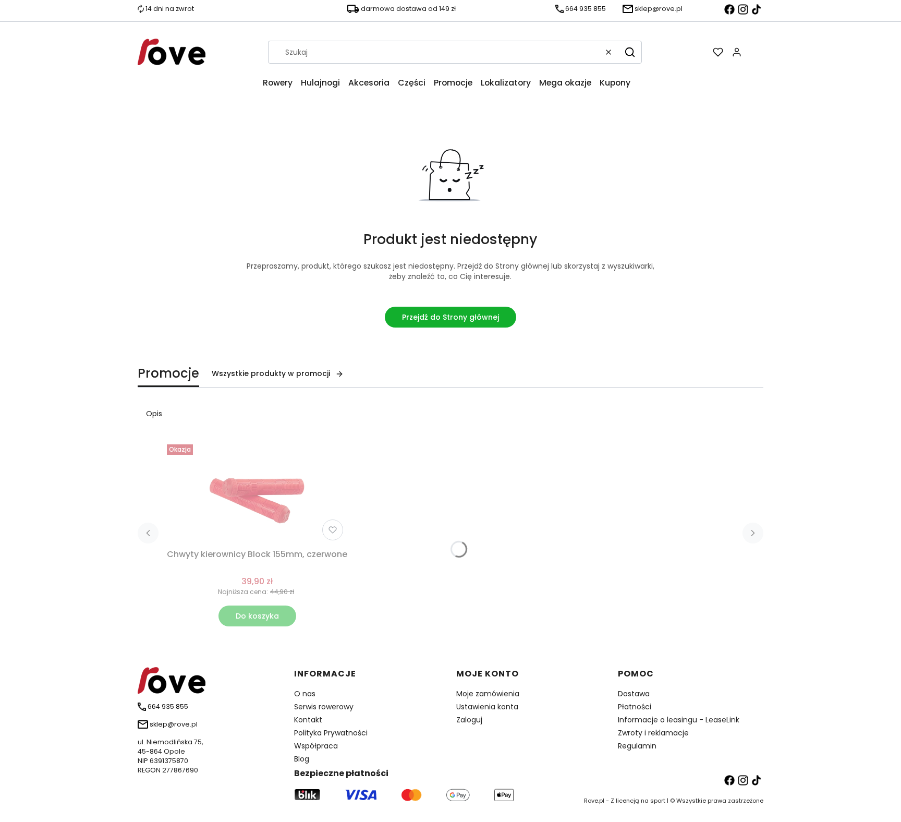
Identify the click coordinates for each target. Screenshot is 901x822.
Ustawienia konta (487, 707)
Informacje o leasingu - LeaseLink (678, 720)
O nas (304, 693)
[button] (629, 52)
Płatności (634, 707)
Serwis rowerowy (324, 707)
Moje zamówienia (487, 693)
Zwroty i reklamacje (653, 733)
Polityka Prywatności (331, 733)
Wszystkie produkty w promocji (271, 373)
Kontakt (308, 720)
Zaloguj (469, 720)
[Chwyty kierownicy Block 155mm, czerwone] (257, 492)
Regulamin (637, 746)
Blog (301, 759)
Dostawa (634, 693)
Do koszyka (257, 616)
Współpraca (316, 746)
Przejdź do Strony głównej (450, 317)
